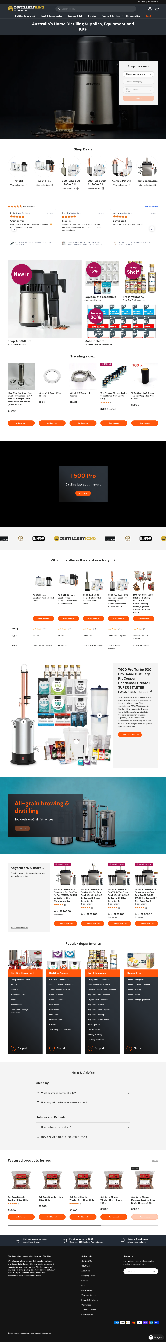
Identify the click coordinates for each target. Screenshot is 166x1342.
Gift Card (141, 2)
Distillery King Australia (22, 1333)
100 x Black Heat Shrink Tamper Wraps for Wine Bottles (142, 396)
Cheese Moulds (133, 994)
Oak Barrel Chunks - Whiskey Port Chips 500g (82, 1198)
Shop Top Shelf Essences (22, 92)
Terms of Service (88, 1295)
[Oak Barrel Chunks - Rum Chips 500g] (52, 1180)
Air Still (19, 180)
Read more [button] (132, 233)
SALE (148, 16)
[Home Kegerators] (147, 166)
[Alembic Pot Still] (121, 166)
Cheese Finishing (134, 989)
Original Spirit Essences (98, 999)
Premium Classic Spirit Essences (102, 989)
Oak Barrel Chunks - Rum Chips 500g (51, 1198)
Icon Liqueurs (94, 1024)
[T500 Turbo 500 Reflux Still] (70, 166)
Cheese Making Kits (135, 979)
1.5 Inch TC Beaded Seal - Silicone (51, 394)
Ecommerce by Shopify (44, 1333)
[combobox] (95, 9)
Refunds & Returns (89, 1300)
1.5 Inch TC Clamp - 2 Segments (80, 394)
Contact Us (153, 2)
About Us (85, 1271)
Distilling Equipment (25, 16)
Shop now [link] (22, 828)
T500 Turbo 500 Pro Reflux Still (96, 182)
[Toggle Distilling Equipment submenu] (36, 15)
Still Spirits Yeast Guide (59, 979)
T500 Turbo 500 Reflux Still (70, 182)
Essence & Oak (75, 16)
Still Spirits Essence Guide (99, 979)
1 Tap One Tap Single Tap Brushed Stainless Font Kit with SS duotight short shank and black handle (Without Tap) (20, 399)
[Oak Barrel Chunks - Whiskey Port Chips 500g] (83, 1180)
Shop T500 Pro (128, 735)
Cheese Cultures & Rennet (138, 984)
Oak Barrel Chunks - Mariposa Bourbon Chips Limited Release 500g (143, 1200)
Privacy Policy (87, 1290)
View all (155, 1160)
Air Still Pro (44, 180)
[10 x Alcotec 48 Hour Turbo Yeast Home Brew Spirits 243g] (113, 376)
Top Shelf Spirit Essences (99, 994)
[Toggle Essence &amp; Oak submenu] (84, 15)
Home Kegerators (147, 180)
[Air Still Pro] (44, 166)
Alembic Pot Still (121, 180)
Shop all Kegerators (19, 927)
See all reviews (151, 206)
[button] (156, 8)
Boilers (14, 999)
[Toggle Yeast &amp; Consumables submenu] (64, 15)
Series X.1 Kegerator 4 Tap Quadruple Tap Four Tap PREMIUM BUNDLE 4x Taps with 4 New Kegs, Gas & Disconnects (146, 896)
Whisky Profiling (95, 1034)
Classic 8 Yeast (56, 999)
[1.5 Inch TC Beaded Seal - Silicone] (52, 376)
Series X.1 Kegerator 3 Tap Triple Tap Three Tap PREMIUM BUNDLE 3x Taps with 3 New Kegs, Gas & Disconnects (118, 896)
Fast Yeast (54, 1014)
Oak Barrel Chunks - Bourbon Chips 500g (18, 1198)
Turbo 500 (15, 989)
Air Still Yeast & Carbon (59, 989)
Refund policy (87, 1314)
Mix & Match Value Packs (99, 984)
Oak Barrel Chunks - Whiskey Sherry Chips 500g (111, 1200)
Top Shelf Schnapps (96, 1014)
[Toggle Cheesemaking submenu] (142, 15)
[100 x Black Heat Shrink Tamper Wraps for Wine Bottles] (144, 376)
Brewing (92, 16)
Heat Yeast (54, 1009)
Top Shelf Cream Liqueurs (99, 1009)
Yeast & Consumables (51, 16)
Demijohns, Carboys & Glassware (20, 1011)
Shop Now (83, 493)
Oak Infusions (94, 1029)
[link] (31, 243)
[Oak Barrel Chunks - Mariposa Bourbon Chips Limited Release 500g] (144, 1180)
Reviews (84, 1280)
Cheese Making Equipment (138, 999)
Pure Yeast (54, 1004)
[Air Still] (19, 166)
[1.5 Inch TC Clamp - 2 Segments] (83, 376)
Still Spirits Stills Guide (20, 979)
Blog (83, 1285)
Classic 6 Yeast (56, 994)
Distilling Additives (96, 1039)
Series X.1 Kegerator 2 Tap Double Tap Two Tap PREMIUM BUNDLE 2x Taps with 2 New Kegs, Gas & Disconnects (91, 896)
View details (43, 618)
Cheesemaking (133, 16)
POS (31, 1333)
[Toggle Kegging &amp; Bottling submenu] (121, 15)
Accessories (16, 1004)
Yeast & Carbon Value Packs (61, 984)
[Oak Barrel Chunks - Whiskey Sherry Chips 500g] (113, 1180)
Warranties (86, 1305)
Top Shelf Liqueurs (96, 1004)
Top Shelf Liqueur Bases (98, 1019)
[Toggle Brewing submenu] (97, 15)
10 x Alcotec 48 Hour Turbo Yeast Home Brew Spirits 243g (113, 396)
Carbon (52, 1024)
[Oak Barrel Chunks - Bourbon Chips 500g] (21, 1180)
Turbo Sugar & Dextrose (60, 1029)
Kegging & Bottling (111, 16)
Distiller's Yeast (56, 1019)
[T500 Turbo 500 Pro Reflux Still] (96, 166)
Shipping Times (88, 1275)
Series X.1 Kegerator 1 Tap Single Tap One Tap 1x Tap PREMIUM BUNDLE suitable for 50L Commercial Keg (65, 895)
